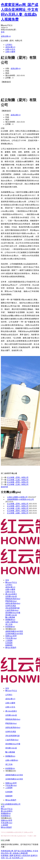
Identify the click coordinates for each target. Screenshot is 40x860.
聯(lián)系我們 (10, 647)
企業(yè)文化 (10, 49)
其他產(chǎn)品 (11, 615)
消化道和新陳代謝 (12, 608)
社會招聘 (8, 643)
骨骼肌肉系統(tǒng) (12, 599)
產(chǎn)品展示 (11, 594)
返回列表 (4, 487)
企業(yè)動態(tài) (11, 622)
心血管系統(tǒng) (11, 610)
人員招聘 (8, 641)
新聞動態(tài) (10, 620)
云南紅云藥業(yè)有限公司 (17, 497)
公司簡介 (8, 45)
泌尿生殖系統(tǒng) (12, 603)
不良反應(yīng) (11, 638)
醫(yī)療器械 (10, 617)
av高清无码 (25, 855)
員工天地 (8, 624)
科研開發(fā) (10, 627)
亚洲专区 (17, 855)
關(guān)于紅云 (11, 582)
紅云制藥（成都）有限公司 (17, 513)
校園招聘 (8, 645)
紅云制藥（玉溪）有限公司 (17, 508)
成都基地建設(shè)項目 (14, 631)
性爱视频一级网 (7, 855)
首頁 (7, 580)
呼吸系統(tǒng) (11, 601)
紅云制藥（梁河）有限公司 (17, 506)
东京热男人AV (17, 858)
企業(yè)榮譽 (10, 52)
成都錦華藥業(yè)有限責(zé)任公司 (20, 499)
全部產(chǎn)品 (11, 596)
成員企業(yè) (10, 47)
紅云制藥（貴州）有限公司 (17, 511)
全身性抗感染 (10, 606)
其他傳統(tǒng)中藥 (12, 613)
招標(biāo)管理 (11, 636)
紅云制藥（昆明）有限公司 (17, 504)
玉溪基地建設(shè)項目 (14, 634)
